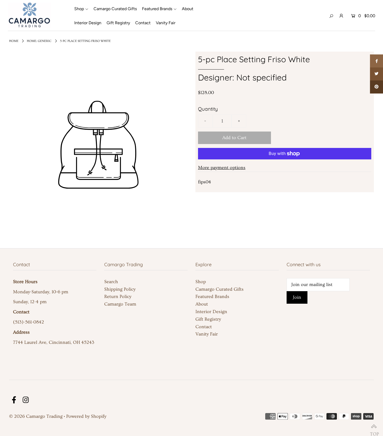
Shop (200, 281)
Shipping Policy (119, 289)
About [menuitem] (187, 8)
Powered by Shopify (86, 416)
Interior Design (211, 311)
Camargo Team (120, 304)
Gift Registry (208, 319)
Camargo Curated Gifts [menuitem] (115, 8)
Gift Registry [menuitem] (118, 22)
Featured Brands (212, 296)
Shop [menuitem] (79, 8)
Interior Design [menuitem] (87, 22)
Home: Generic (39, 41)
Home (13, 41)
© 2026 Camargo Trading (36, 416)
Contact (203, 326)
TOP (374, 427)
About (201, 304)
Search (111, 281)
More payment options (221, 167)
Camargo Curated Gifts (219, 289)
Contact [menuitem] (143, 22)
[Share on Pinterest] (376, 87)
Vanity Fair (206, 334)
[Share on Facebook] (376, 60)
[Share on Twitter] (376, 73)
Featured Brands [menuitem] (157, 8)
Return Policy (117, 296)
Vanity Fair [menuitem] (165, 22)
